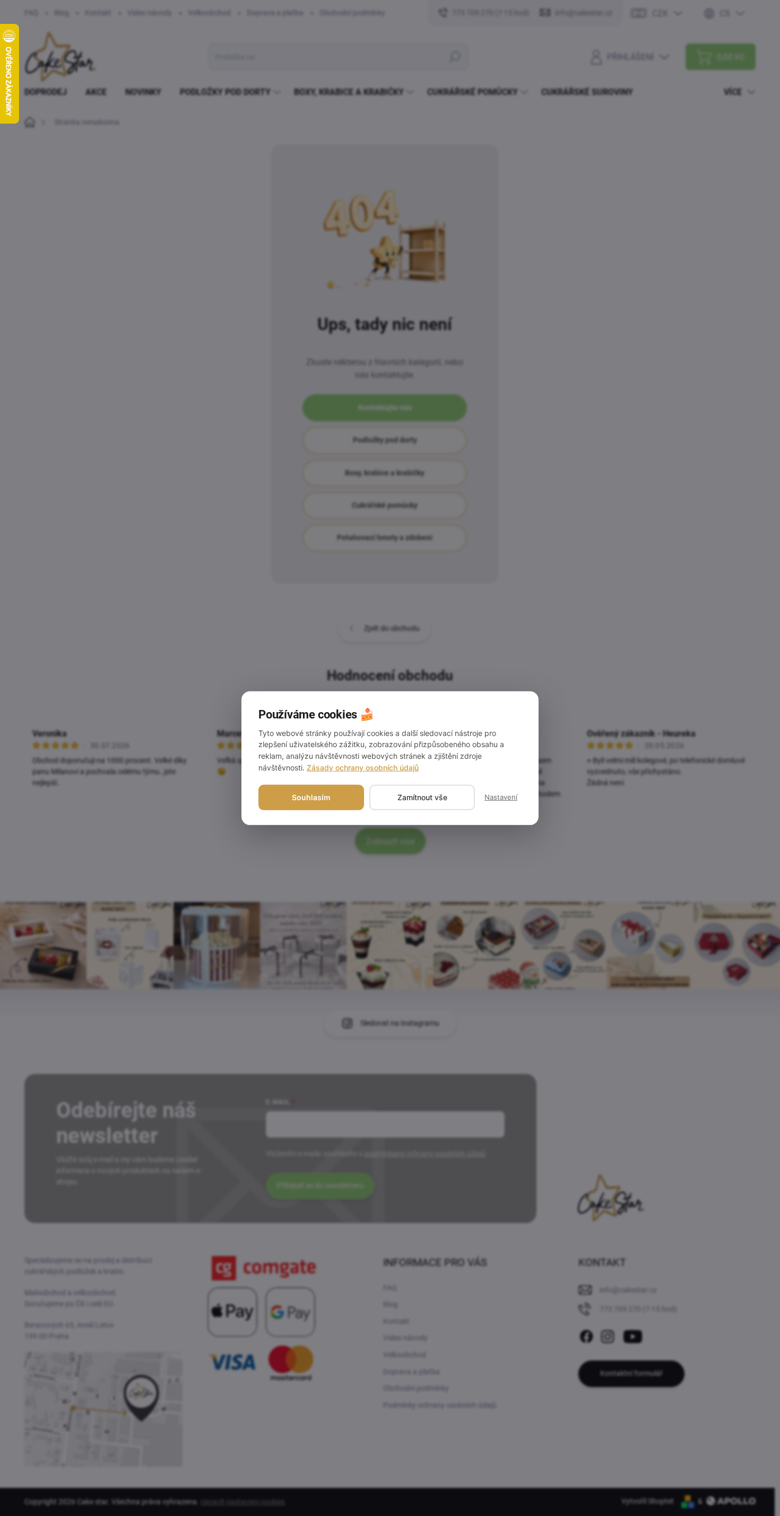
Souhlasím (311, 797)
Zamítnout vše (422, 797)
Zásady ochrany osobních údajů (363, 767)
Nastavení (500, 797)
